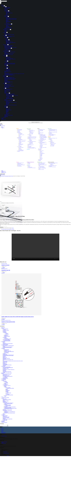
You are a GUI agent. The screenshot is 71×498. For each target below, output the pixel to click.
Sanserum (2, 373)
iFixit (39, 131)
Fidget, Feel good (19, 163)
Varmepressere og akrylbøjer (41, 169)
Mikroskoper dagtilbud (7, 336)
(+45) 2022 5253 (5, 451)
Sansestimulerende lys (5, 378)
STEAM (38, 128)
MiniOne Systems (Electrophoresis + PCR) (8, 359)
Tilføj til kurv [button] (3, 319)
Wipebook (4, 414)
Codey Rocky (6, 338)
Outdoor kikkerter (5, 362)
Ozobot (41, 157)
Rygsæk (5, 383)
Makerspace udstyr (5, 402)
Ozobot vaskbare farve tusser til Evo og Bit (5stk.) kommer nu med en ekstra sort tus (17, 316)
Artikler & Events (3, 171)
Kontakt (2, 431)
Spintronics (29, 166)
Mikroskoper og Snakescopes (6, 358)
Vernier (7, 382)
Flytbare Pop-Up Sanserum (6, 375)
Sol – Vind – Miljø (31, 133)
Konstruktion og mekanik (6, 397)
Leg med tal (19, 131)
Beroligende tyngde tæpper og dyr (7, 374)
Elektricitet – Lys (31, 131)
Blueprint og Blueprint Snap (51, 163)
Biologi (29, 129)
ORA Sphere (28, 149)
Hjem (2, 428)
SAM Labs (5, 395)
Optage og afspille (5, 361)
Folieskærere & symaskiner (42, 135)
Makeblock (4, 401)
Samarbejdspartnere (3, 172)
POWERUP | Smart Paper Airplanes (7, 347)
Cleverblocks (4, 379)
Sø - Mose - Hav (6, 352)
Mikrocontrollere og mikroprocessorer (7, 410)
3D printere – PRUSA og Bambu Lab (43, 137)
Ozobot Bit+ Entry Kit (5, 270)
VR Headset (49, 136)
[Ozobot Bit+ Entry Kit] (4, 268)
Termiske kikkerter (31, 143)
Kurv (2, 429)
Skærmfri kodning (19, 137)
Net (19, 145)
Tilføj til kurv (1, 227)
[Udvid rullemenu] (35, 141)
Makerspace (4, 418)
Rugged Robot (7, 394)
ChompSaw (5, 404)
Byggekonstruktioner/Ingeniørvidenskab (52, 165)
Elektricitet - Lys (6, 350)
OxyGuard (29, 163)
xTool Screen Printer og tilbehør (43, 139)
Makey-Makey (41, 145)
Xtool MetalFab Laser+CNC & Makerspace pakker (10, 408)
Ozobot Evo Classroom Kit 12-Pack (8, 321)
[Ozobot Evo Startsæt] (4, 263)
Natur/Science (50, 141)
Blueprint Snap (3, 327)
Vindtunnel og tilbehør (5, 344)
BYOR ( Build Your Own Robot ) (42, 129)
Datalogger (50, 139)
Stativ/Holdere (50, 133)
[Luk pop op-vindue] (0, 121)
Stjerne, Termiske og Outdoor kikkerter (31, 141)
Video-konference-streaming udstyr (7, 371)
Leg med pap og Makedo (20, 129)
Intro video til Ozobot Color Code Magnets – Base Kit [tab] (7, 229)
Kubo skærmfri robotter (42, 153)
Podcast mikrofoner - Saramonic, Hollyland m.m (8, 369)
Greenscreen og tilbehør (21, 147)
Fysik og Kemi (3, 341)
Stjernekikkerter (5, 363)
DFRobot (41, 151)
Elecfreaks (41, 143)
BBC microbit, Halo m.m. (7, 385)
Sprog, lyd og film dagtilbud (6, 339)
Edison (7, 389)
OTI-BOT (7, 392)
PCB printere (6, 406)
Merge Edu (41, 141)
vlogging (4, 372)
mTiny (19, 135)
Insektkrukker (4, 356)
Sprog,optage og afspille (7, 340)
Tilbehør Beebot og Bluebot (10, 388)
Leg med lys (4, 329)
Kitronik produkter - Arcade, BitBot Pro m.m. (9, 411)
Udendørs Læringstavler (4, 422)
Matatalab (41, 155)
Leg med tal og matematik (6, 417)
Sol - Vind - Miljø (5, 420)
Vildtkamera (4, 365)
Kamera (30, 139)
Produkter (2, 127)
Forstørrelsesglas (20, 139)
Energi (4, 342)
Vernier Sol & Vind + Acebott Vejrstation (8, 343)
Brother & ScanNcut (8, 405)
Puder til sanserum (19, 165)
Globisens (31, 135)
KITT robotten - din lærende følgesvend (7, 376)
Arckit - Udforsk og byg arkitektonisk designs (8, 345)
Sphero (5, 396)
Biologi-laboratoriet (6, 349)
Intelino (4, 400)
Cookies (2, 442)
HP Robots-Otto (8, 390)
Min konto (2, 430)
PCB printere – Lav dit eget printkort (42, 167)
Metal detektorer (6, 335)
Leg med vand (4, 331)
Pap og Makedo (40, 149)
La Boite (8, 455)
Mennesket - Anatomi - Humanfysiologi (9, 351)
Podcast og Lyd (20, 149)
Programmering (5, 337)
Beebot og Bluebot (20, 133)
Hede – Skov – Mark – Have (53, 143)
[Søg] (7, 426)
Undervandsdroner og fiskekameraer (31, 147)
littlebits (39, 133)
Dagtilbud (2, 328)
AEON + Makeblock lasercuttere (42, 163)
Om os (2, 170)
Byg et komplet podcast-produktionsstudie (53, 129)
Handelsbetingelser (3, 432)
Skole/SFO (2, 380)
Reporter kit (4, 370)
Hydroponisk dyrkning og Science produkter (32, 137)
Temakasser (19, 151)
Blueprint (4, 346)
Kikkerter (20, 143)
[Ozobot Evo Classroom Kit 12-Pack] (6, 320)
